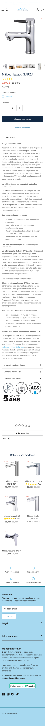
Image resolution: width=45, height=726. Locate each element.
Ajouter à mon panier (22, 119)
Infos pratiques (10, 636)
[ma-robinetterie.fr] (22, 10)
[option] (22, 39)
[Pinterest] (12, 694)
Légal (5, 623)
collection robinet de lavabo (13, 347)
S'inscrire (8, 616)
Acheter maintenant (22, 128)
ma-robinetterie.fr (12, 713)
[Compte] (37, 10)
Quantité (5, 103)
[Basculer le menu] (3, 10)
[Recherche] (8, 10)
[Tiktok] (17, 694)
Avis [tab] (4, 439)
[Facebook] (3, 694)
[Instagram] (8, 694)
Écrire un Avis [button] (23, 433)
